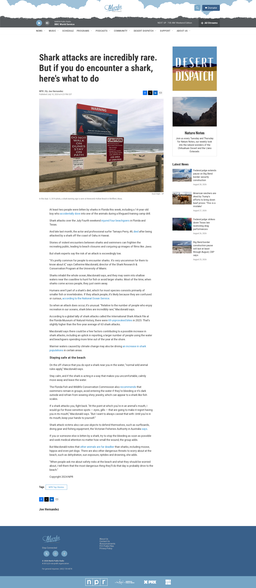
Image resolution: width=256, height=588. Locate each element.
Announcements (107, 544)
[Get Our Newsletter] (195, 69)
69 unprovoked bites (120, 320)
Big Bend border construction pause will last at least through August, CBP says (203, 249)
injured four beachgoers (115, 220)
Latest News (180, 164)
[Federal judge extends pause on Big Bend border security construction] (182, 175)
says (144, 428)
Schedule (68, 31)
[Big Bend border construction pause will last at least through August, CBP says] (182, 247)
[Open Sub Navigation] (45, 31)
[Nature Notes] (195, 111)
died (136, 231)
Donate (212, 7)
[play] (39, 23)
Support (165, 31)
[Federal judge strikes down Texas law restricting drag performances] (182, 224)
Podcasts (102, 31)
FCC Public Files (107, 546)
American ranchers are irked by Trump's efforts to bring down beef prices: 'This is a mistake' (204, 200)
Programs (83, 31)
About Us (182, 31)
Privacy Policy (106, 548)
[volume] (47, 23)
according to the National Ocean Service (85, 298)
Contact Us (105, 541)
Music (52, 31)
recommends (128, 386)
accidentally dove (70, 213)
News (39, 31)
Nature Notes (195, 133)
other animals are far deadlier (97, 446)
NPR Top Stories (56, 487)
